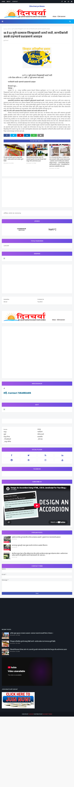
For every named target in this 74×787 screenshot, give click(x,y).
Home (3, 1)
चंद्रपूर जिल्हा (7, 437)
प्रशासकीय (40, 437)
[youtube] (62, 460)
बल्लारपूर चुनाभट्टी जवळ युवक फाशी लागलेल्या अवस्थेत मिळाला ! (30, 545)
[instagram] (68, 1)
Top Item (40, 302)
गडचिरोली (39, 432)
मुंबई (5, 434)
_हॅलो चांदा (40, 439)
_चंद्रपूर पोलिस (7, 441)
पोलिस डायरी (40, 434)
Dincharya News (37, 6)
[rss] (45, 455)
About (8, 1)
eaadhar (31, 714)
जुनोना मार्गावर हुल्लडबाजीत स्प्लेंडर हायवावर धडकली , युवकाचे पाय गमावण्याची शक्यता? (36, 537)
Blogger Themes (47, 714)
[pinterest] (71, 1)
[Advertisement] (37, 192)
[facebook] (62, 1)
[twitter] (65, 1)
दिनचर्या (6, 40)
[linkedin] (62, 455)
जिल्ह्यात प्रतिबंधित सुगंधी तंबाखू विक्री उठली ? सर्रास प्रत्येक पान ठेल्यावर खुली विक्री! (13, 159)
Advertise (6, 299)
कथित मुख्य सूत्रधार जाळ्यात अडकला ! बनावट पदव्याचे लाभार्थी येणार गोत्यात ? (31, 633)
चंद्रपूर (37, 229)
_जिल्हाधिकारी (7, 439)
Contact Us (40, 299)
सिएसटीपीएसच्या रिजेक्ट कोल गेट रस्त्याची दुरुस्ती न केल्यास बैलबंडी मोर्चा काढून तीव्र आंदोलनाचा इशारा (36, 159)
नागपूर (39, 429)
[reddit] (12, 460)
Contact (15, 1)
